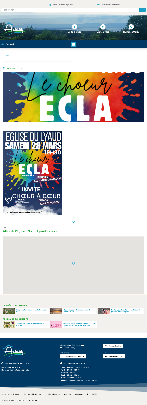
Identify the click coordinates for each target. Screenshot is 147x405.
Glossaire (79, 394)
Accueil (6, 55)
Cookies (67, 394)
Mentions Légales (52, 394)
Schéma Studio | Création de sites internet (19, 401)
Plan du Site (92, 394)
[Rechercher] (142, 10)
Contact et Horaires (32, 394)
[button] (73, 44)
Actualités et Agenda (10, 394)
